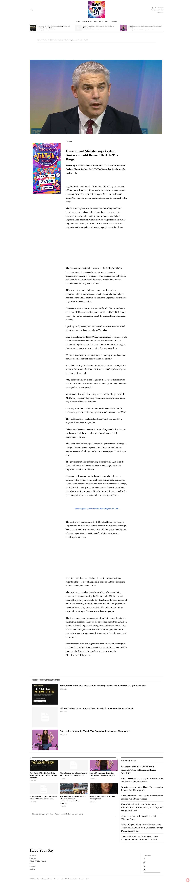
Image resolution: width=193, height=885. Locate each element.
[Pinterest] (49, 46)
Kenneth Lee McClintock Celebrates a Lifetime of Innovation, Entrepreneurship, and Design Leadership (142, 807)
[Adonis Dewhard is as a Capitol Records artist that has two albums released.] (78, 28)
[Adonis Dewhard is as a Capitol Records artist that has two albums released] (44, 788)
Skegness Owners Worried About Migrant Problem (98, 509)
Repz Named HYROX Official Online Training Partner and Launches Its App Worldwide (103, 685)
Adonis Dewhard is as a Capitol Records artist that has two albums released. (96, 708)
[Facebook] (39, 46)
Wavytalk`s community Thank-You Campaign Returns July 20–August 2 (95, 731)
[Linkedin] (144, 866)
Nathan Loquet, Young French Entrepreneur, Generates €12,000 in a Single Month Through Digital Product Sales (142, 827)
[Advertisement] (96, 247)
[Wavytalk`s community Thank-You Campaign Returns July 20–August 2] (123, 28)
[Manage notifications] (188, 880)
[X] (44, 46)
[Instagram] (144, 862)
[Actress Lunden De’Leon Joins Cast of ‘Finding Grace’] (103, 788)
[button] (32, 10)
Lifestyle (39, 40)
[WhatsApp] (54, 46)
